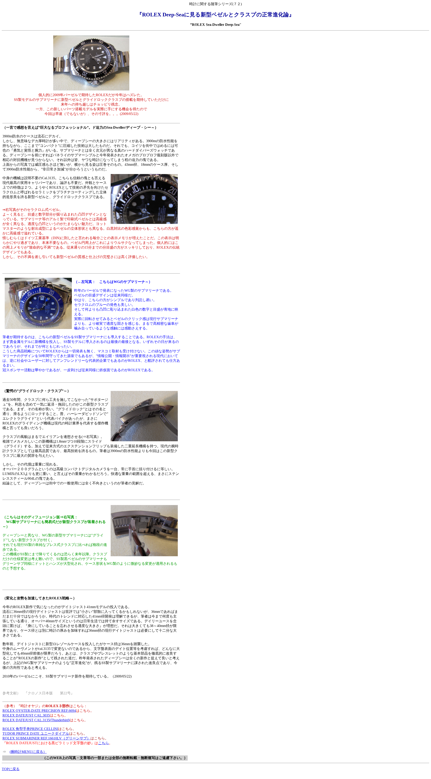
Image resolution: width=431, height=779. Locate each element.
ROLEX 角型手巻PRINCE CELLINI (30, 729)
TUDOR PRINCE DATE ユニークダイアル (35, 733)
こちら (103, 743)
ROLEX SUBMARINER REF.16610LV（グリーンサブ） (46, 738)
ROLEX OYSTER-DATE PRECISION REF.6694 (39, 711)
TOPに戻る (11, 769)
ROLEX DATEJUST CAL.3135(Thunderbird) (36, 720)
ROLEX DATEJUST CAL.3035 (26, 715)
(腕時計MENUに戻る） (28, 752)
